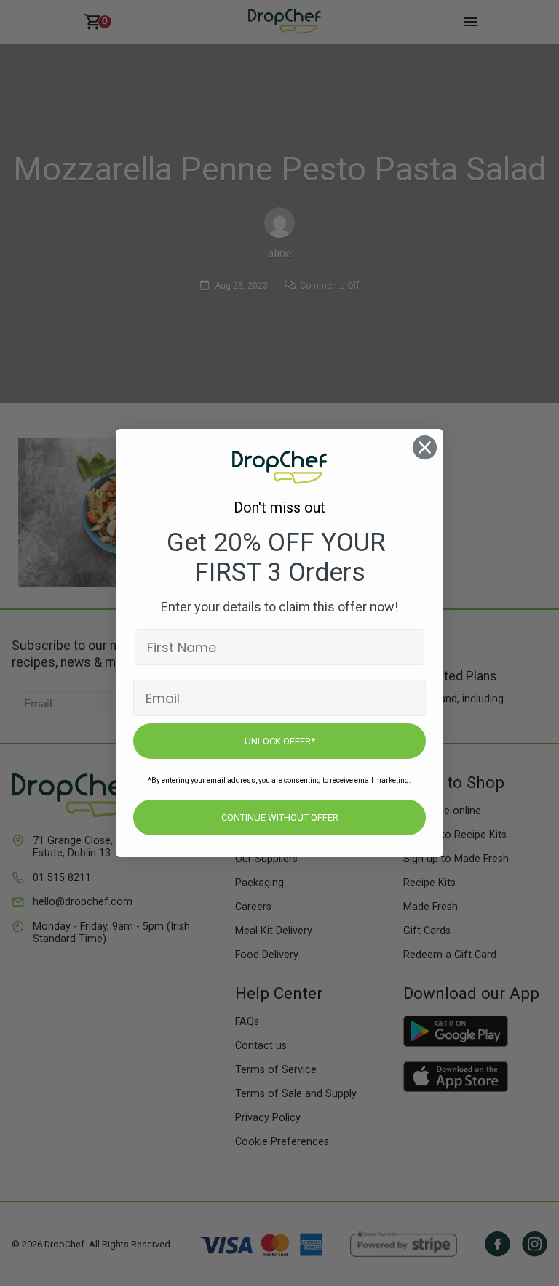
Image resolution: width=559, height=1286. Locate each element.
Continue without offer (279, 817)
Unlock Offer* (280, 741)
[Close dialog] (424, 447)
